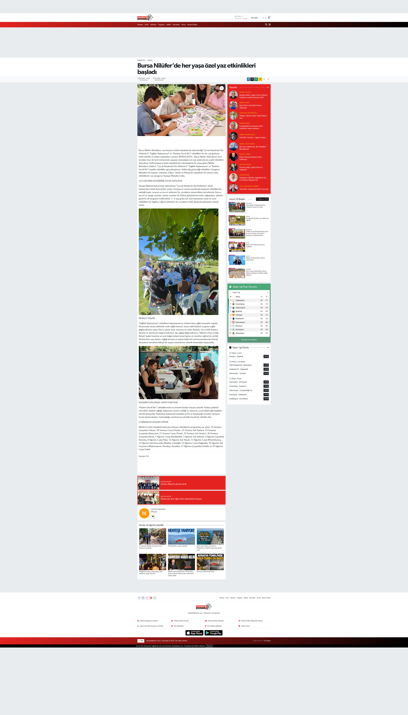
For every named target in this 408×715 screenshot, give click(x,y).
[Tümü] (268, 87)
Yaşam (149, 60)
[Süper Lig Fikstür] (268, 348)
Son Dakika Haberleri (214, 626)
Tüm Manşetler (179, 626)
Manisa (140, 25)
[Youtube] (151, 598)
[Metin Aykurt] (233, 167)
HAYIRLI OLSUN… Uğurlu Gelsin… (253, 137)
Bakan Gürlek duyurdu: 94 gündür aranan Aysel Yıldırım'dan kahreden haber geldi (181, 573)
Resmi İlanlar (192, 25)
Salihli (168, 25)
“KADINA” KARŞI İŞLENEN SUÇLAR (253, 189)
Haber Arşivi (245, 626)
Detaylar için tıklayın (249, 340)
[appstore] (194, 633)
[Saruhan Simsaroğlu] (233, 115)
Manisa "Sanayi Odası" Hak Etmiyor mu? (253, 117)
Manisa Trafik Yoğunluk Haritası (252, 621)
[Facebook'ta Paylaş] (248, 79)
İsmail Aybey (244, 102)
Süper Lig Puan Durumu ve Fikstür (151, 626)
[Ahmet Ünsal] (233, 157)
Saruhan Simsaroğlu (248, 113)
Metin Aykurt (245, 164)
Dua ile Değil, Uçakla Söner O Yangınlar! (251, 168)
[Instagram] (147, 598)
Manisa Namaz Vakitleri (216, 621)
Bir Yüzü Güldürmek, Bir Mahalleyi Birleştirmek (252, 148)
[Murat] (144, 513)
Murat (154, 512)
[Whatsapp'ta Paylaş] (256, 79)
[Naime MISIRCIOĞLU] (233, 136)
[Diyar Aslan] (233, 177)
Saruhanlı (176, 25)
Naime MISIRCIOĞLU (247, 135)
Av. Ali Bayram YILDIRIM (249, 186)
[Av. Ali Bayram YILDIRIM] (233, 188)
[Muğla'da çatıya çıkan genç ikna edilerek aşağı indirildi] (152, 562)
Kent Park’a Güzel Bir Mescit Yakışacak (250, 107)
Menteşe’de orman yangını (177, 546)
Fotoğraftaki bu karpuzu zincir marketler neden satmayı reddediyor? (251, 127)
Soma (183, 25)
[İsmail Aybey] (233, 105)
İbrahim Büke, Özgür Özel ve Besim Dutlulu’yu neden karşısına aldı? (253, 96)
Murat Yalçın (245, 92)
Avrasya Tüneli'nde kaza (205, 571)
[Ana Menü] (269, 24)
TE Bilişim (267, 641)
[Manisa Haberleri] (145, 18)
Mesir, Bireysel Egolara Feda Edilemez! (250, 158)
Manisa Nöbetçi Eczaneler (149, 621)
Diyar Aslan (244, 175)
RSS (141, 641)
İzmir (147, 25)
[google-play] (213, 633)
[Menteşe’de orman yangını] (181, 536)
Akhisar (153, 25)
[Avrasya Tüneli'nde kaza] (210, 562)
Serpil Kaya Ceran (246, 144)
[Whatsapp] (155, 598)
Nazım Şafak (244, 123)
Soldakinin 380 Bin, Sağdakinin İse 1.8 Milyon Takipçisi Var (252, 179)
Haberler (141, 60)
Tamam (209, 646)
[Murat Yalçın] (233, 95)
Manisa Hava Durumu (181, 621)
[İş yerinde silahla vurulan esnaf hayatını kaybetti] (152, 536)
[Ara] (266, 24)
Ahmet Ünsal (245, 154)
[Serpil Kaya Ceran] (233, 146)
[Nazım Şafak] (233, 126)
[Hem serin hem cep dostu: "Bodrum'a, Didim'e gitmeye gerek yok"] (210, 536)
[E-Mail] (153, 516)
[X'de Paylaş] (252, 79)
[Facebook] (139, 598)
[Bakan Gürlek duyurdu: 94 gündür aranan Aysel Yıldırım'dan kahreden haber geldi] (181, 562)
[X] (143, 598)
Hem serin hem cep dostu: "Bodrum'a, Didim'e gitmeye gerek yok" (209, 548)
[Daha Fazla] (260, 79)
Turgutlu (161, 25)
